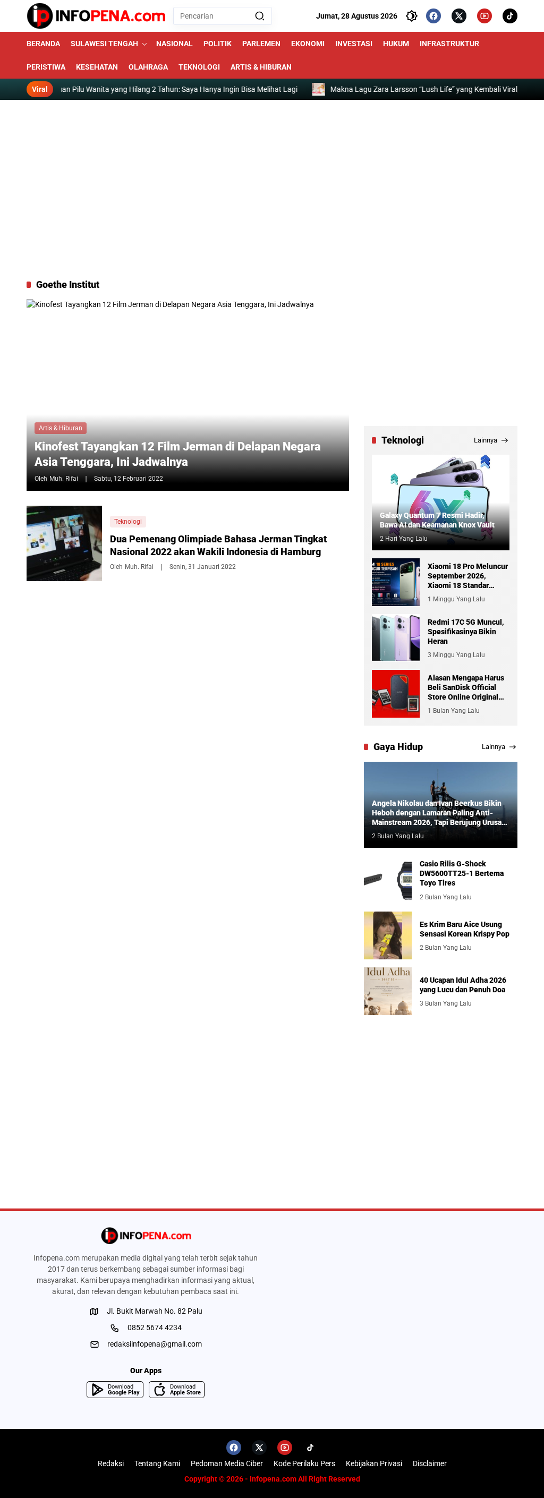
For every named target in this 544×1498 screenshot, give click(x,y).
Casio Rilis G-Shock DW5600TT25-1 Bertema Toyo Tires (462, 873)
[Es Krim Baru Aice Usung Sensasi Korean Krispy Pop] (388, 935)
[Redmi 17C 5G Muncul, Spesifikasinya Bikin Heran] (396, 638)
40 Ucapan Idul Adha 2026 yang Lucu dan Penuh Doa (463, 985)
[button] (260, 16)
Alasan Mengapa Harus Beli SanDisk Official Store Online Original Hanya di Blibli (466, 688)
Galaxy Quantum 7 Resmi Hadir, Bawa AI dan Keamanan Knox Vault (437, 520)
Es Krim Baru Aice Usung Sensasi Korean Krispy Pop (464, 929)
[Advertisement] (272, 189)
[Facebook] (433, 15)
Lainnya (485, 440)
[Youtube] (484, 15)
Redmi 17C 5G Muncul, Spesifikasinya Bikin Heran (466, 631)
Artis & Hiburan (60, 428)
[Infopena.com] (96, 16)
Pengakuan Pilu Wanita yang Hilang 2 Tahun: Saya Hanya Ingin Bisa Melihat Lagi (139, 89)
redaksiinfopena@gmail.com (154, 1344)
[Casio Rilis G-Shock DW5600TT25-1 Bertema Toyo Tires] (388, 880)
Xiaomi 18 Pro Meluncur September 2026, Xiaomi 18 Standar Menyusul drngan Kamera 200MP (468, 576)
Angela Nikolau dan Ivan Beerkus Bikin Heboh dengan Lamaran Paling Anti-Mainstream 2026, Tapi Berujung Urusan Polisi (439, 813)
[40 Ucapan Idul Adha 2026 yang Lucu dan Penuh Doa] (388, 991)
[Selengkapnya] (146, 1235)
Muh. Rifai (63, 478)
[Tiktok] (510, 15)
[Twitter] (459, 15)
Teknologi (128, 521)
